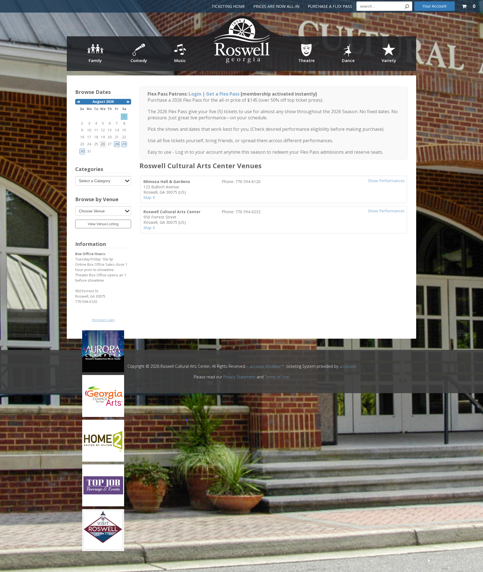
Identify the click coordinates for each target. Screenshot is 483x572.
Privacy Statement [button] (239, 376)
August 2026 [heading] (103, 101)
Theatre (306, 60)
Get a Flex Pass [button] (223, 94)
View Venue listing (103, 224)
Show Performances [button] (386, 180)
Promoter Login (103, 320)
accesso (347, 366)
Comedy (139, 60)
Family (95, 60)
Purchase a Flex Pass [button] (330, 6)
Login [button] (195, 94)
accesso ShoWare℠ (267, 366)
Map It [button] (149, 197)
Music (180, 60)
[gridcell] (116, 144)
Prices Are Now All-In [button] (276, 6)
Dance (348, 60)
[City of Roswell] (242, 42)
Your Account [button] (434, 6)
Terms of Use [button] (277, 376)
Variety (389, 60)
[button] (468, 5)
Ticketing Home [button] (228, 6)
